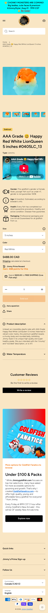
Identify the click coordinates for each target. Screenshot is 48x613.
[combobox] (24, 31)
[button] (7, 311)
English (8, 593)
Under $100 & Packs (23, 474)
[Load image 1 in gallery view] (7, 114)
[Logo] (24, 20)
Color (5, 242)
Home (5, 42)
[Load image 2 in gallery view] (16, 114)
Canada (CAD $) (12, 584)
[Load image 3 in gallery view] (26, 114)
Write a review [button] (24, 390)
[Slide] (44, 228)
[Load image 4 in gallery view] (35, 114)
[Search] (5, 31)
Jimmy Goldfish (27, 609)
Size (4, 229)
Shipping (6, 261)
